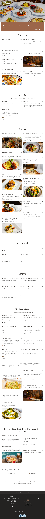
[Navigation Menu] (43, 2)
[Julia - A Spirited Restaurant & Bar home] (6, 3)
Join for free (38, 29)
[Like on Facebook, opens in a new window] (11, 506)
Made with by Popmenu (15, 492)
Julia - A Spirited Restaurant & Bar (39, 498)
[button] (12, 41)
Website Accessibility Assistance (22, 511)
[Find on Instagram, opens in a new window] (12, 506)
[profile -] (40, 1)
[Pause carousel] (44, 21)
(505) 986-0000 (11, 503)
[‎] (28, 502)
